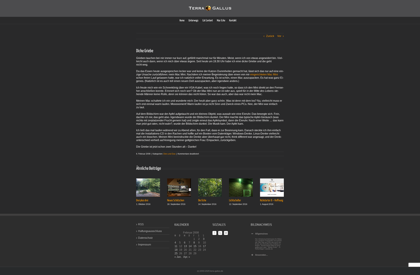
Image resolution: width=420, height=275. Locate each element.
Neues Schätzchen (175, 200)
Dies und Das (169, 154)
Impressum (144, 244)
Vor (279, 36)
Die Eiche (202, 200)
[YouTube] (226, 233)
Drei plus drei (142, 200)
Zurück (270, 36)
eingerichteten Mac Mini (264, 74)
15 (194, 246)
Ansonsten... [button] (261, 255)
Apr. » (186, 256)
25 (176, 253)
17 (204, 246)
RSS (141, 224)
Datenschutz (145, 237)
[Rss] (220, 233)
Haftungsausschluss (150, 231)
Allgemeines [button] (261, 233)
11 (176, 246)
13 (185, 246)
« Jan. (177, 256)
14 (190, 246)
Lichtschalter (235, 200)
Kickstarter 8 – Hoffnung (271, 200)
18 (176, 249)
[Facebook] (214, 233)
